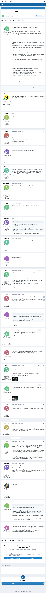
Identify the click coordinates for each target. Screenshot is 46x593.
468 (7, 157)
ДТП (13, 16)
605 (7, 533)
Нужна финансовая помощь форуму (9, 583)
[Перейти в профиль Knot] (6, 135)
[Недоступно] (15, 378)
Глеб (6, 441)
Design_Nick (6, 482)
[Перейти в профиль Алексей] (6, 170)
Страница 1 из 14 (21, 20)
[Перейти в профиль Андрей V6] (6, 528)
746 (7, 141)
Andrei (6, 294)
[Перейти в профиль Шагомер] (6, 97)
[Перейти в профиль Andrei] (6, 298)
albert (9, 15)
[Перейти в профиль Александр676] (6, 187)
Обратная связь (21, 591)
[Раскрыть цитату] (13, 221)
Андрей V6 (6, 524)
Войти (32, 558)
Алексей (6, 166)
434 (7, 103)
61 (7, 264)
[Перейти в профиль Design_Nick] (6, 486)
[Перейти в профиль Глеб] (6, 445)
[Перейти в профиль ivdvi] (6, 117)
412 (7, 34)
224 (7, 176)
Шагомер (6, 93)
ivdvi (6, 113)
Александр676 (6, 183)
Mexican (6, 147)
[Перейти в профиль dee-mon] (6, 427)
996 (7, 451)
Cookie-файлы (28, 591)
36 (7, 433)
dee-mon (6, 423)
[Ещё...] (43, 25)
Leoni (6, 254)
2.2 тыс (7, 193)
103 (7, 304)
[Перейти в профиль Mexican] (6, 151)
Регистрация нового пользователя (13, 558)
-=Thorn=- (6, 203)
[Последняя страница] (16, 20)
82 (7, 123)
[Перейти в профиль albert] (3, 16)
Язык (16, 591)
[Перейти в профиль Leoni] (6, 258)
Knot (6, 131)
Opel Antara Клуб (6, 1)
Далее (13, 20)
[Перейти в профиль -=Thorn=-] (6, 207)
